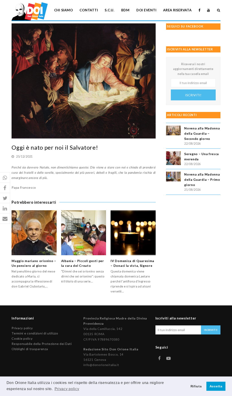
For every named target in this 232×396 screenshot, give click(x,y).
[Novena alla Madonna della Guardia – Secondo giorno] (173, 131)
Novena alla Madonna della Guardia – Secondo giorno (202, 133)
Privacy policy (22, 328)
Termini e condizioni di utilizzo (35, 333)
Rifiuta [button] (196, 386)
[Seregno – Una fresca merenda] (173, 159)
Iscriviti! (193, 95)
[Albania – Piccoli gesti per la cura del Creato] (83, 232)
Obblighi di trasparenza (30, 349)
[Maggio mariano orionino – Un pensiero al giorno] (34, 232)
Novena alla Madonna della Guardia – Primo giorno (202, 179)
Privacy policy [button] (67, 389)
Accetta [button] (216, 386)
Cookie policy (22, 338)
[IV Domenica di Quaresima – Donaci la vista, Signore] (133, 232)
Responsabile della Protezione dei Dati (42, 344)
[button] (5, 178)
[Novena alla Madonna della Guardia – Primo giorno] (173, 177)
